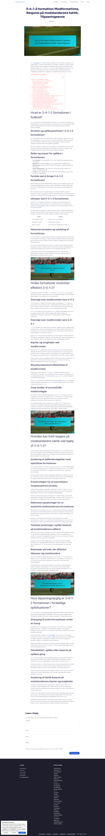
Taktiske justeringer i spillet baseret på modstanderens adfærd (44, 101)
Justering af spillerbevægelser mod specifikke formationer (44, 97)
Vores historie (64, 1)
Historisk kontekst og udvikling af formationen (41, 86)
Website (27, 742)
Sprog (87, 1)
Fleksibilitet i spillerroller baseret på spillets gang (42, 106)
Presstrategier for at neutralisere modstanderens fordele (43, 98)
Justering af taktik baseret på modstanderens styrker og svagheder (45, 107)
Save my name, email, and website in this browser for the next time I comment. (44, 748)
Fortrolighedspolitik (24, 777)
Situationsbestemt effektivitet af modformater (41, 93)
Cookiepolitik (23, 775)
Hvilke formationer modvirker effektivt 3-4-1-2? (41, 87)
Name (27, 730)
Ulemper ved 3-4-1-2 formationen (39, 84)
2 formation (36, 63)
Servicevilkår (23, 772)
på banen (43, 205)
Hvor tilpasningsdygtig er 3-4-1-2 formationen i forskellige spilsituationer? (47, 103)
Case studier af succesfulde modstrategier (41, 94)
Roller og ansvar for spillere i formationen (40, 82)
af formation (59, 380)
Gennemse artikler (74, 1)
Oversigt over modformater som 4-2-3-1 (40, 90)
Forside (82, 1)
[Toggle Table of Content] (62, 77)
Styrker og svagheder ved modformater (40, 91)
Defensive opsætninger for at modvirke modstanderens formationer (45, 99)
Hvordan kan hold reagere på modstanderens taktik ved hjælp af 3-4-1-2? (47, 95)
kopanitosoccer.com (20, 1)
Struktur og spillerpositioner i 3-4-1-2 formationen (42, 80)
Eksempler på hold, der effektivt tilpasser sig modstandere (43, 102)
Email (27, 736)
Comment (28, 720)
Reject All (14, 832)
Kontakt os (56, 1)
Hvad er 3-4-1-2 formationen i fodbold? (39, 79)
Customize (6, 832)
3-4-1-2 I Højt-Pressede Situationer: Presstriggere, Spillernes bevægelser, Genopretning (57, 808)
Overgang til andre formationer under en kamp (41, 105)
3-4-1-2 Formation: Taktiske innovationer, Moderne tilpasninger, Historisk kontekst (58, 796)
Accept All (22, 832)
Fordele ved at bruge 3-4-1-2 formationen (40, 83)
